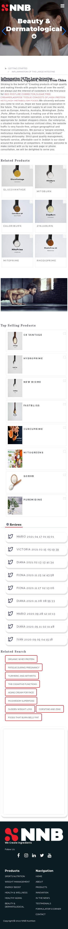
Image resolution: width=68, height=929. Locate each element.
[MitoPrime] (17, 246)
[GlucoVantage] (17, 175)
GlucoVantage (14, 189)
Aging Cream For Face (21, 692)
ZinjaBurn (45, 226)
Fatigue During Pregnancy (23, 667)
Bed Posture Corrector (20, 94)
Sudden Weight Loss (20, 709)
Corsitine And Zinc (50, 709)
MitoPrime (11, 260)
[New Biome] (15, 388)
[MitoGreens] (15, 458)
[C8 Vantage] (15, 340)
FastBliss (32, 405)
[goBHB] (15, 482)
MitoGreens (34, 452)
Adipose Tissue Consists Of (30, 97)
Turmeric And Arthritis (22, 676)
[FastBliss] (15, 411)
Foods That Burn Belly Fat (23, 717)
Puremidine (33, 499)
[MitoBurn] (51, 176)
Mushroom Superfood (21, 701)
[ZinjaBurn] (51, 211)
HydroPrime (33, 358)
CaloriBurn (12, 226)
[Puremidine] (15, 505)
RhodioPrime (46, 260)
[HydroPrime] (15, 364)
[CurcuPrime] (15, 435)
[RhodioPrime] (51, 246)
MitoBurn (44, 191)
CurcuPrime (33, 429)
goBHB (29, 476)
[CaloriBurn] (17, 211)
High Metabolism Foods (23, 100)
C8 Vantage (33, 335)
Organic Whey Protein (21, 659)
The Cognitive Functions (22, 684)
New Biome (32, 382)
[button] (62, 6)
